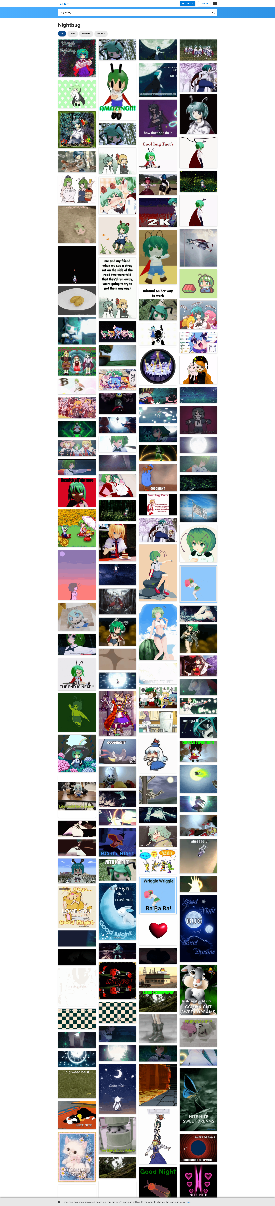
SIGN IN (204, 3)
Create (189, 3)
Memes (101, 33)
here (188, 1202)
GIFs (72, 33)
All (62, 33)
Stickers (86, 33)
